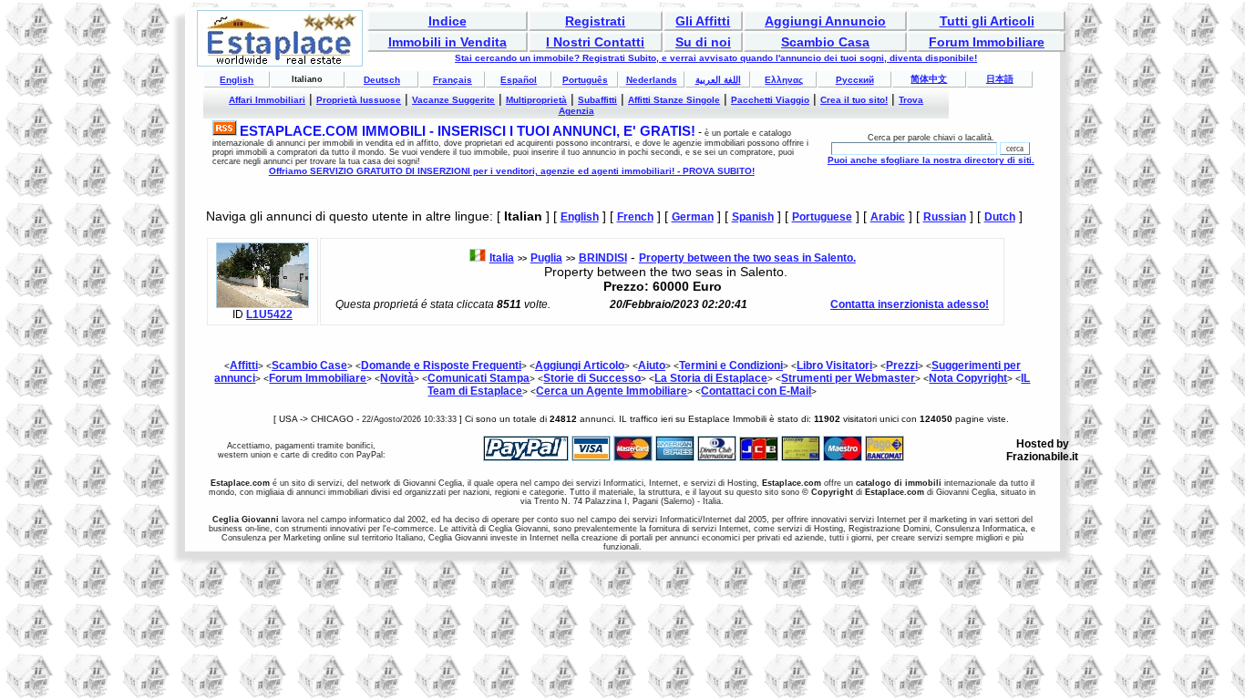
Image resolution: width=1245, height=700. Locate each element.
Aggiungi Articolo (579, 365)
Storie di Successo (592, 378)
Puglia (546, 258)
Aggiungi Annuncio (825, 21)
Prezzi (902, 365)
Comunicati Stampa (478, 378)
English (236, 80)
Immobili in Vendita (447, 42)
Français (452, 80)
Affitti (244, 365)
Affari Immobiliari (267, 100)
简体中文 (929, 79)
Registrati (595, 21)
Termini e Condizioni (731, 365)
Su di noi (703, 42)
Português (585, 80)
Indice (447, 21)
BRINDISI (603, 258)
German (693, 217)
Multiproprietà (536, 100)
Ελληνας (784, 80)
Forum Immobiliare (986, 42)
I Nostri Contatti (595, 42)
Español (518, 80)
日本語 (999, 79)
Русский (855, 80)
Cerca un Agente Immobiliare (611, 391)
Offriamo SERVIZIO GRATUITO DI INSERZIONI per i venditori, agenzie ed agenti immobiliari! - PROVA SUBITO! (512, 171)
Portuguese (822, 217)
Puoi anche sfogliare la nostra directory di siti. (931, 160)
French (635, 217)
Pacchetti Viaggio (770, 100)
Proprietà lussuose (358, 100)
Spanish (753, 217)
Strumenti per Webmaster (848, 378)
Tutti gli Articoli (987, 21)
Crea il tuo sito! (854, 100)
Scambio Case (309, 365)
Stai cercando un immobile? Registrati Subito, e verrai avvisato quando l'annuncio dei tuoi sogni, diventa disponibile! (716, 58)
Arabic (887, 217)
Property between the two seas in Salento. (747, 258)
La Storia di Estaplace (710, 378)
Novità (397, 378)
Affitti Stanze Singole (674, 100)
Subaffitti (597, 100)
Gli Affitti (702, 21)
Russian (944, 217)
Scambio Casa (825, 42)
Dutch (999, 217)
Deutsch (382, 80)
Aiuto (651, 365)
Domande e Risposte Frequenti (441, 365)
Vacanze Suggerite (453, 100)
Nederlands (651, 80)
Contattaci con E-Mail (756, 391)
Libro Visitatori (834, 365)
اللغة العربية (718, 80)
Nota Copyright (968, 378)
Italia (501, 258)
